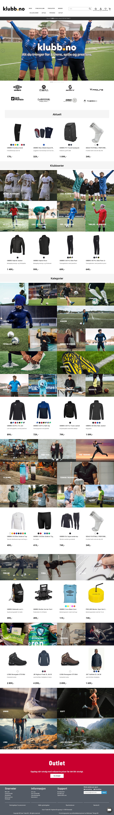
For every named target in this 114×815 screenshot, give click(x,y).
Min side (7, 791)
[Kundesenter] (96, 9)
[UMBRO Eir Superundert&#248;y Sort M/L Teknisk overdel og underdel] (70, 521)
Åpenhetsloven (70, 805)
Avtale (44, 13)
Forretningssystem (64, 813)
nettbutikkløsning (76, 813)
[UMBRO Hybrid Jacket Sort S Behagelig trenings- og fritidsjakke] (17, 245)
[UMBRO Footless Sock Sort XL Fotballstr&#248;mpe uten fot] (17, 132)
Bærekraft (96, 805)
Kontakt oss (60, 793)
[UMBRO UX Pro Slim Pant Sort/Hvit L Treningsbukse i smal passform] (70, 245)
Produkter (51, 8)
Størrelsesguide (35, 795)
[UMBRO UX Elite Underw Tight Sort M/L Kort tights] (43, 521)
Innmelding (88, 789)
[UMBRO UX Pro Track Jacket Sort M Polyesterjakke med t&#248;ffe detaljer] (70, 410)
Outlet (60, 13)
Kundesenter (61, 791)
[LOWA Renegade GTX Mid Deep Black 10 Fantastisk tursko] (17, 659)
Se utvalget (57, 62)
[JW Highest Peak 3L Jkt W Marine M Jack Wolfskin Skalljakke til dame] (43, 659)
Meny (30, 8)
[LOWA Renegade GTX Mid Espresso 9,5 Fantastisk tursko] (70, 659)
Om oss (33, 791)
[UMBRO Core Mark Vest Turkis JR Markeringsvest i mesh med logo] (70, 593)
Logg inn (100, 9)
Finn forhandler (35, 793)
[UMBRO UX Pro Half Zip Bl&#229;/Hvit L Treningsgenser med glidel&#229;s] (43, 410)
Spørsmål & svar (62, 795)
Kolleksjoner (34, 13)
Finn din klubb (39, 8)
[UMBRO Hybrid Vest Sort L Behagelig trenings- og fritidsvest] (43, 245)
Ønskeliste (8, 795)
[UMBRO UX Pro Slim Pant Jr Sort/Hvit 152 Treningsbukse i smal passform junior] (96, 245)
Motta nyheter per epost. (91, 787)
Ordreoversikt (9, 793)
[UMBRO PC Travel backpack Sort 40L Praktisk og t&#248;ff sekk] (70, 132)
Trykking (52, 13)
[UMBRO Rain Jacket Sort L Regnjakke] (96, 410)
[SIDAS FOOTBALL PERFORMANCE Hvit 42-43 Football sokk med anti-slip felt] (96, 132)
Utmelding (98, 789)
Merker (60, 8)
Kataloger (7, 799)
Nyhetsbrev (34, 797)
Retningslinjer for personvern (17, 805)
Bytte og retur (9, 797)
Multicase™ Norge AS (92, 813)
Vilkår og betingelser (44, 805)
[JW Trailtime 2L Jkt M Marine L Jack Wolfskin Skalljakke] (96, 659)
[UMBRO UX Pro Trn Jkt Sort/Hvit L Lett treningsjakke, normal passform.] (17, 410)
